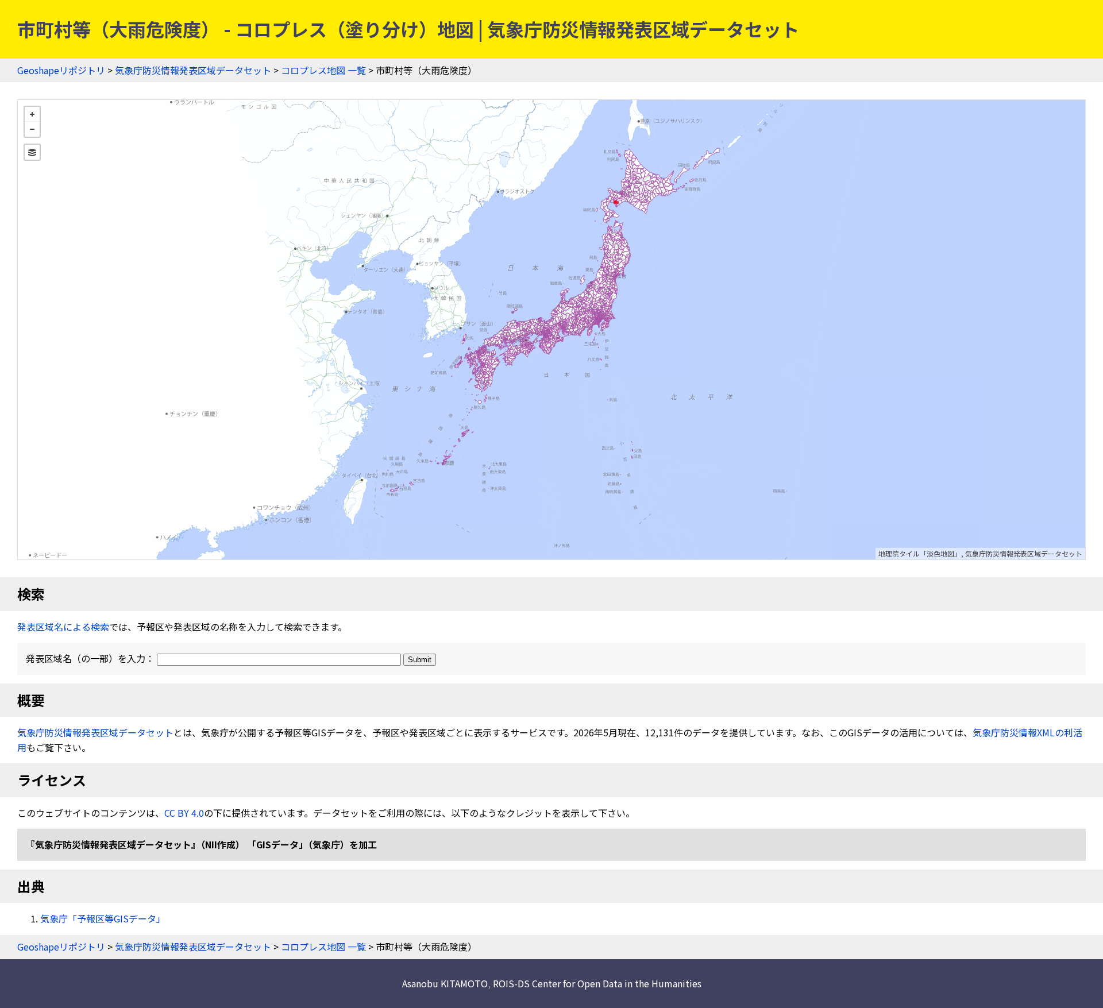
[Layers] (32, 152)
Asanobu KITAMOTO (445, 983)
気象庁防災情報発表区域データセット (193, 70)
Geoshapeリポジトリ (61, 70)
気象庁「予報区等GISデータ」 (102, 918)
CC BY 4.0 (184, 813)
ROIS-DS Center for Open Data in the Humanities (597, 983)
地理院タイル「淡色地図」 (919, 553)
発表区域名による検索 (63, 627)
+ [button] (32, 114)
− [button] (32, 129)
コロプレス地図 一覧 (323, 70)
